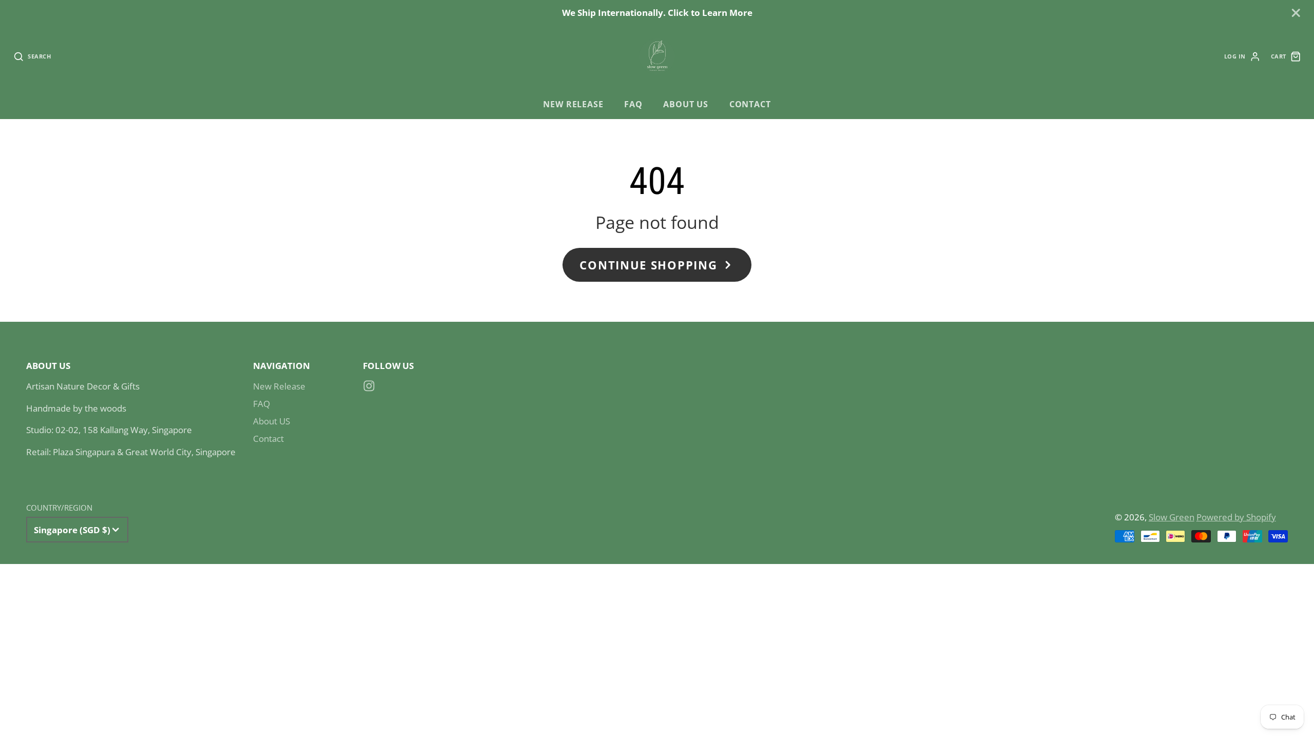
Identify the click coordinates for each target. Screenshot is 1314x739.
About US (685, 104)
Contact (750, 104)
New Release (573, 104)
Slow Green (1171, 517)
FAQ (633, 104)
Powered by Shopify (1236, 517)
